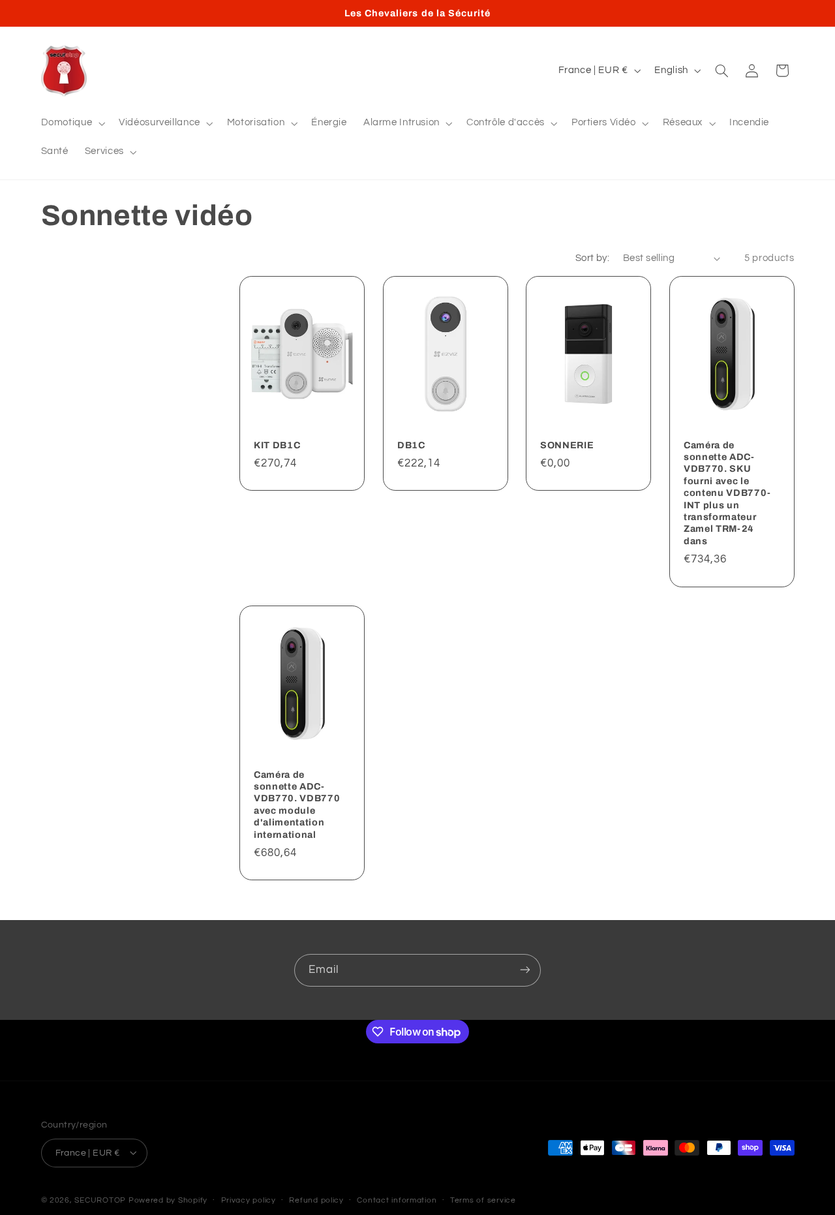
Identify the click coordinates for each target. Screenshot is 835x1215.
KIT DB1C (277, 445)
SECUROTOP (100, 1199)
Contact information (396, 1200)
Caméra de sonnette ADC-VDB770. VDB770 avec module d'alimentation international (297, 804)
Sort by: (592, 258)
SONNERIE (567, 445)
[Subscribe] (525, 970)
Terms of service (483, 1200)
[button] (72, 123)
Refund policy (316, 1200)
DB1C (411, 445)
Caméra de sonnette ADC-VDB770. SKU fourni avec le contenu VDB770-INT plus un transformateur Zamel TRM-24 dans (727, 493)
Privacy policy (248, 1200)
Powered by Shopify (168, 1199)
